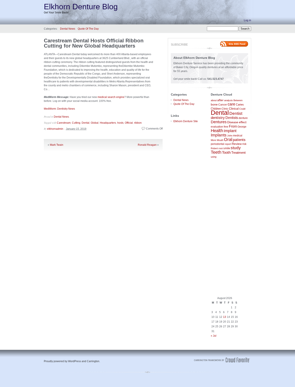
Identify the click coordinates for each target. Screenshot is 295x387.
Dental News (67, 28)
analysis (228, 100)
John (229, 135)
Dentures (219, 122)
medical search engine (111, 97)
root (221, 148)
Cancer (222, 104)
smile (226, 148)
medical (237, 135)
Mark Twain (56, 144)
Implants (219, 135)
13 (224, 316)
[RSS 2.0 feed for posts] (234, 44)
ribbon (138, 122)
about (214, 100)
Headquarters (108, 122)
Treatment (238, 152)
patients (239, 140)
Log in (247, 20)
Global (94, 122)
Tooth (226, 152)
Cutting (76, 122)
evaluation (217, 126)
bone (214, 104)
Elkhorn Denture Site (185, 121)
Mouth (220, 140)
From (233, 126)
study (236, 148)
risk (244, 144)
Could (242, 108)
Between (238, 100)
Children (216, 108)
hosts (120, 122)
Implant (230, 131)
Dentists (231, 118)
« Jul (213, 335)
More (213, 140)
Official (129, 122)
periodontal (217, 144)
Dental (85, 122)
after (220, 100)
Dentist (235, 113)
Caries (240, 104)
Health (217, 130)
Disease (232, 122)
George (242, 126)
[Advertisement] (230, 227)
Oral (228, 139)
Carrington (93, 361)
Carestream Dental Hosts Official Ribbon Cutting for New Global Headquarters (94, 43)
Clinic (225, 108)
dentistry (218, 118)
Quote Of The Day (88, 28)
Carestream (64, 122)
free (226, 126)
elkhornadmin (55, 128)
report (228, 144)
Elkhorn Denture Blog (81, 6)
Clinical (234, 108)
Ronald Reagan (147, 144)
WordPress (74, 361)
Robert (214, 148)
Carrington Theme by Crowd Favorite (222, 360)
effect (242, 122)
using (213, 156)
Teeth (216, 152)
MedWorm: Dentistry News (59, 108)
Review (237, 144)
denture (243, 118)
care (231, 104)
